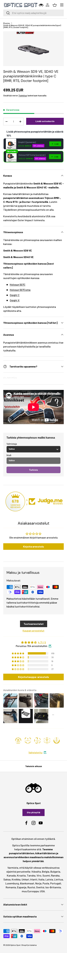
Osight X (15, 300)
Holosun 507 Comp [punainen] (32, 155)
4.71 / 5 (42, 642)
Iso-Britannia (53, 887)
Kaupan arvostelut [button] (33, 630)
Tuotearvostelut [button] (34, 623)
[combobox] (33, 13)
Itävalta (36, 871)
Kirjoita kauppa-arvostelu (33, 676)
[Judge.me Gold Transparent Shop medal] (37, 740)
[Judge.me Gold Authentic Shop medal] (28, 740)
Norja (38, 883)
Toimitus (22, 95)
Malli (9, 455)
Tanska (31, 875)
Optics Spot (15, 945)
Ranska (55, 875)
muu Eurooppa (30, 891)
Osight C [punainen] (27, 142)
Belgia (45, 871)
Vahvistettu (35, 752)
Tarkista (33, 470)
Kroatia (21, 875)
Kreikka (16, 879)
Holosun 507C (17, 284)
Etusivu (6, 23)
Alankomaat (27, 883)
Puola (46, 883)
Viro (39, 875)
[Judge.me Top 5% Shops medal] (56, 740)
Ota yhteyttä (33, 812)
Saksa (7, 879)
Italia (41, 879)
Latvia (49, 879)
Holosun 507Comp (20, 289)
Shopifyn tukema (29, 945)
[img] (33, 642)
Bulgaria (55, 871)
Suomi (46, 875)
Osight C (15, 295)
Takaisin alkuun (33, 766)
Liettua (58, 879)
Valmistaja (12, 444)
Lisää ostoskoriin (44, 121)
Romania (11, 887)
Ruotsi (31, 887)
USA (42, 891)
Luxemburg (12, 883)
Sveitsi (40, 887)
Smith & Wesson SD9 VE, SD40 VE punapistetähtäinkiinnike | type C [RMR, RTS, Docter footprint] (32, 26)
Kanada (11, 875)
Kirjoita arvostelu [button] (33, 546)
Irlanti (33, 879)
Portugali (55, 883)
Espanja (21, 887)
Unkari (25, 879)
